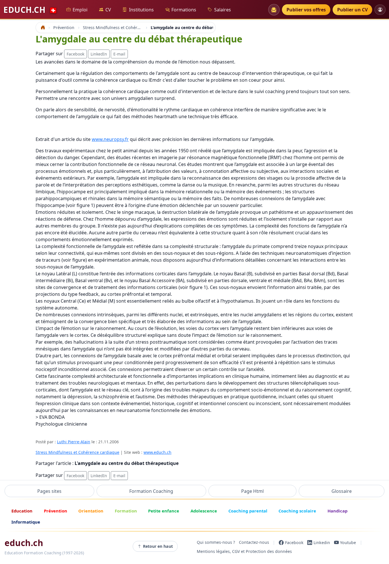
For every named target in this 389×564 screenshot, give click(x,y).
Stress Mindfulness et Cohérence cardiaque (77, 452)
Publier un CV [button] (352, 10)
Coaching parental (247, 511)
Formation (126, 511)
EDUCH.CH (30, 9)
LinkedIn (99, 54)
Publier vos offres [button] (306, 10)
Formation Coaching (151, 491)
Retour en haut (158, 546)
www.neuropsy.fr (110, 139)
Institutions (141, 10)
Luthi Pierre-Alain (73, 441)
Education (21, 511)
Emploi (80, 10)
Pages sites (49, 491)
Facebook (75, 54)
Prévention (55, 511)
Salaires (222, 10)
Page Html (252, 491)
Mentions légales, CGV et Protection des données (244, 551)
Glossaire (341, 491)
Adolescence (204, 511)
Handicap (337, 511)
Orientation (90, 511)
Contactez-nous (254, 542)
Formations (183, 10)
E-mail (119, 54)
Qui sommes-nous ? (216, 542)
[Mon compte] (380, 10)
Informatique (25, 522)
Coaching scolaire (297, 511)
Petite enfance (163, 511)
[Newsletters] (274, 9)
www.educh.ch (157, 452)
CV (108, 10)
